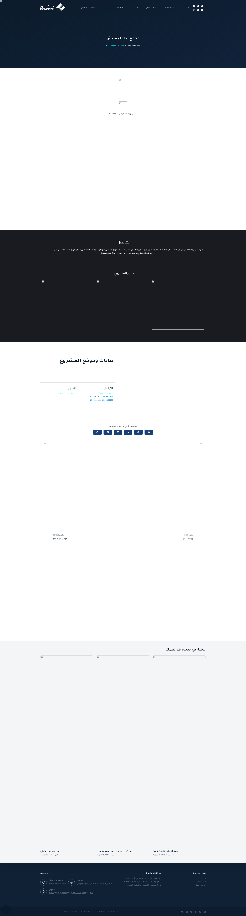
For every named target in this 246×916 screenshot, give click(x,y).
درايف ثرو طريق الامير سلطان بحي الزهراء (115, 852)
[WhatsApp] (138, 432)
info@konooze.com (57, 884)
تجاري (57, 855)
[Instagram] (202, 6)
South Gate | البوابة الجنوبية (165, 852)
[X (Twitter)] (198, 6)
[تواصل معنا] (6, 909)
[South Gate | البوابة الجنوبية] (179, 751)
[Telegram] (128, 432)
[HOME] (106, 46)
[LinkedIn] (202, 10)
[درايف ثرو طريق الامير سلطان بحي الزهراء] (123, 751)
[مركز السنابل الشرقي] (66, 751)
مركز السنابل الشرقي (49, 852)
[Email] (149, 432)
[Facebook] (194, 6)
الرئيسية (120, 8)
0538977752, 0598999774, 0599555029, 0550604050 (71, 893)
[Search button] (110, 7)
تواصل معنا (169, 8)
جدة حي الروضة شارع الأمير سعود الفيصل (94, 884)
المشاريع (150, 8)
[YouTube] (198, 10)
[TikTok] (194, 10)
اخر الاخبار (185, 8)
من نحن (135, 8)
